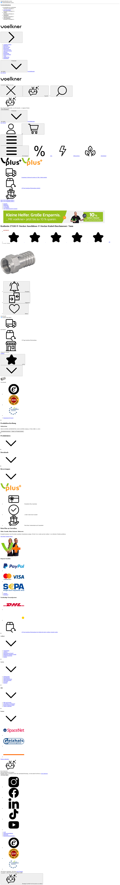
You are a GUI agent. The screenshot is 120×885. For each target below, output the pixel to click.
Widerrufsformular (7, 680)
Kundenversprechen (7, 655)
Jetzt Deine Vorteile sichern (6, 536)
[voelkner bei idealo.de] (13, 756)
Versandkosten (6, 677)
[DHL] (13, 609)
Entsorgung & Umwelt (8, 418)
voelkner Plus (6, 57)
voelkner (2, 353)
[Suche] (61, 91)
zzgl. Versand (20, 871)
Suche (5, 12)
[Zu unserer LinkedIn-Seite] (13, 808)
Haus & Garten (6, 47)
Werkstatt (5, 52)
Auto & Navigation (7, 50)
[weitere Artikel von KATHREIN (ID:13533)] (6, 231)
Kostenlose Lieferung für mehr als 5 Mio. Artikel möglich (34, 177)
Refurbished (6, 58)
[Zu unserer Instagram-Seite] (13, 786)
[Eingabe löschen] (11, 91)
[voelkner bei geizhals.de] (13, 746)
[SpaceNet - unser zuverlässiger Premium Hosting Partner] (13, 735)
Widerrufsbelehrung (7, 679)
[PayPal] (13, 570)
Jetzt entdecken (44, 773)
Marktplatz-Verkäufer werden (9, 654)
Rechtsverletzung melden (8, 705)
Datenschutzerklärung (8, 833)
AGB (4, 832)
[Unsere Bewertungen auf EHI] (13, 404)
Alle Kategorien (7, 18)
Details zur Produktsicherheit (17, 431)
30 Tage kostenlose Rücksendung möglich (30, 188)
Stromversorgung (7, 49)
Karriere (5, 657)
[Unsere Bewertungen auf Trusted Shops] (13, 394)
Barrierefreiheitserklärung (9, 835)
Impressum (5, 834)
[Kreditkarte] (13, 581)
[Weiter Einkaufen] (11, 37)
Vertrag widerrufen (7, 706)
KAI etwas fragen (4, 775)
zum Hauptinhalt (7, 10)
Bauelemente (6, 53)
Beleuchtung (6, 48)
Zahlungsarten (6, 676)
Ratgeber (5, 682)
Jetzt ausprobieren (5, 109)
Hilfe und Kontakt (7, 702)
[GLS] (13, 620)
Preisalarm (27, 291)
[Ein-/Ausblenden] (11, 370)
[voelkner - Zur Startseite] (11, 31)
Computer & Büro (7, 44)
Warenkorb (6, 15)
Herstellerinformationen (5, 431)
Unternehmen (6, 650)
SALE (4, 55)
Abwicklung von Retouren (9, 703)
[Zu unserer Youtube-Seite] (13, 829)
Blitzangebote (76, 155)
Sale (51, 155)
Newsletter (5, 681)
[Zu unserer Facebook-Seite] (13, 797)
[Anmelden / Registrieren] (11, 133)
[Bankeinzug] (13, 592)
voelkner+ (5, 652)
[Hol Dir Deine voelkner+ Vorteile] (21, 166)
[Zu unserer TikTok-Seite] (13, 819)
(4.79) (23, 364)
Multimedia (5, 45)
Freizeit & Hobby (7, 54)
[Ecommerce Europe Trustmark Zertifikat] (13, 415)
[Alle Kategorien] (11, 140)
